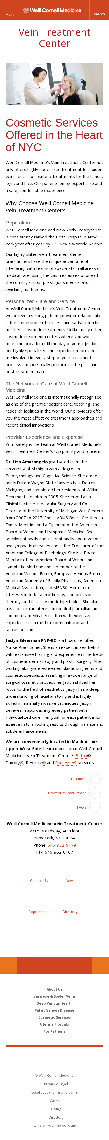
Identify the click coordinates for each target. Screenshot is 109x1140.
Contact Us (100, 965)
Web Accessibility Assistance (56, 1125)
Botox (81, 755)
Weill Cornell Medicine (54, 1055)
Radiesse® (66, 762)
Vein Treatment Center (54, 37)
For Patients (55, 1031)
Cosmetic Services (54, 1017)
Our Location (8, 965)
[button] (99, 10)
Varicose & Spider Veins (55, 996)
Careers (56, 1100)
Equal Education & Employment (55, 1092)
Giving (56, 1109)
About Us (55, 989)
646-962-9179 (62, 845)
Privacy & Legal (56, 1084)
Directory (56, 1117)
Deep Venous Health (55, 1003)
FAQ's (82, 807)
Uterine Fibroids (54, 1024)
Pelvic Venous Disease (54, 1010)
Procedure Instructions (67, 792)
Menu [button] (10, 14)
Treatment (78, 778)
